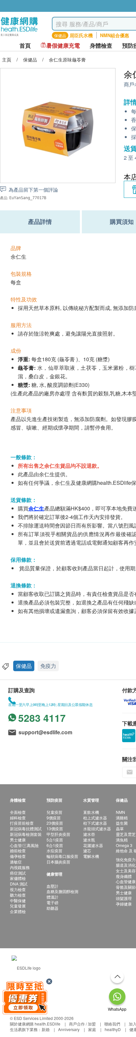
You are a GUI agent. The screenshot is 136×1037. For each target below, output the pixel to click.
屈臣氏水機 (81, 35)
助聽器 (52, 908)
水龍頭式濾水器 (97, 828)
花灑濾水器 (93, 845)
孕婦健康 (124, 904)
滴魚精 (122, 839)
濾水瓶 (89, 839)
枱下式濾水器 (95, 823)
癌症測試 (18, 873)
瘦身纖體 (124, 876)
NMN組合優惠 (114, 35)
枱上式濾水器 (95, 817)
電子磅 (52, 902)
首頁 (25, 45)
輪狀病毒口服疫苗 (62, 856)
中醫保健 (18, 900)
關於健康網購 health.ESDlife (35, 1023)
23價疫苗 (55, 823)
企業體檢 (18, 911)
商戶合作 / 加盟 (82, 1023)
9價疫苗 (54, 817)
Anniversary (69, 1029)
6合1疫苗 (55, 845)
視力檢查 (18, 889)
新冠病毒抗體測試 (26, 828)
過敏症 (16, 861)
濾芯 (87, 850)
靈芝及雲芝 (126, 834)
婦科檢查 (18, 817)
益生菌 (122, 823)
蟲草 (120, 828)
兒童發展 (18, 905)
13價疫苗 (55, 828)
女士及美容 (126, 870)
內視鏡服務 (20, 867)
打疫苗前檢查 (22, 823)
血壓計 (52, 886)
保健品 (24, 666)
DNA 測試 (18, 883)
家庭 (92, 1029)
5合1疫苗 (55, 839)
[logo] (19, 36)
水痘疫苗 (54, 850)
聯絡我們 (112, 1023)
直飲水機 (91, 812)
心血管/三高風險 (24, 845)
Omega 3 (124, 845)
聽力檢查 (18, 895)
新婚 (46, 1029)
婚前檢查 (18, 850)
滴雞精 (122, 817)
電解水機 (91, 856)
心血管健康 (126, 881)
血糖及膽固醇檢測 (62, 891)
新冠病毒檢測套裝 (26, 834)
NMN (120, 812)
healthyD (113, 1029)
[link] (26, 967)
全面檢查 (18, 812)
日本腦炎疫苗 (58, 861)
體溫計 (52, 897)
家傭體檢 (18, 878)
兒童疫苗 (54, 812)
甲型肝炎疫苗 (58, 834)
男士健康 (18, 839)
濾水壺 (89, 834)
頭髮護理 (124, 898)
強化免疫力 (126, 859)
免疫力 (48, 666)
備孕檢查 (18, 856)
